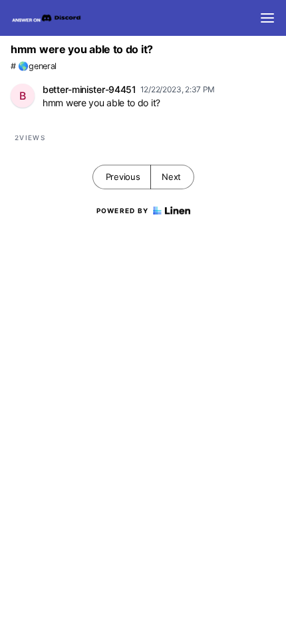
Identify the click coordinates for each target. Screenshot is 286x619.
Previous (123, 176)
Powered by (122, 211)
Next (171, 176)
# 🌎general (34, 66)
